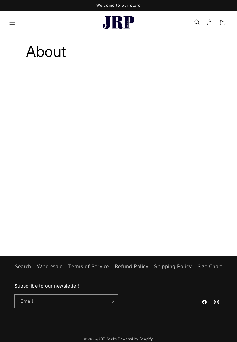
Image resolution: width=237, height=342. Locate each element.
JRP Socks (108, 338)
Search (23, 266)
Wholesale (49, 266)
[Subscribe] (111, 301)
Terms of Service (88, 266)
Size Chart (209, 266)
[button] (12, 22)
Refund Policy (132, 266)
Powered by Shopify (135, 338)
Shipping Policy (173, 266)
